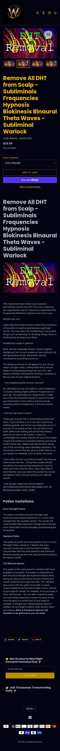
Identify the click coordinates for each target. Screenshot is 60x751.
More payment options (30, 187)
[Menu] (55, 12)
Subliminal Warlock (34, 742)
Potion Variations (10, 157)
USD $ (29, 708)
